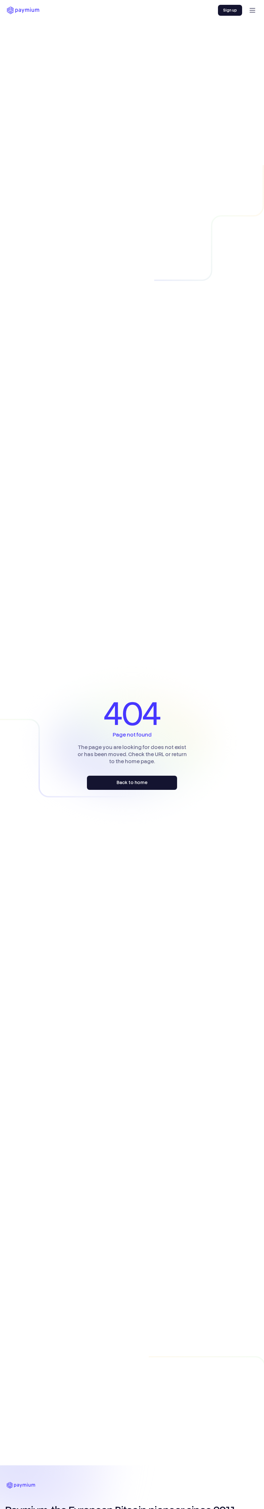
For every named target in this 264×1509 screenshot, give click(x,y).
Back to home (132, 782)
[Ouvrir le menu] (252, 10)
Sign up (230, 10)
